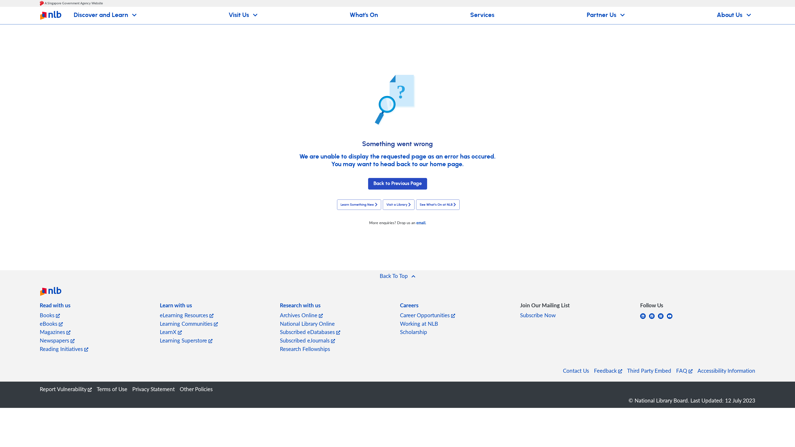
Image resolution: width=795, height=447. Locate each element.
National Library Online (307, 323)
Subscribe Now (538, 315)
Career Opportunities (425, 315)
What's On (364, 15)
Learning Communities (187, 323)
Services (482, 15)
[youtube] (671, 318)
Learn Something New (357, 204)
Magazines (53, 331)
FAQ (682, 370)
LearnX (169, 331)
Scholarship (413, 331)
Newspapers (55, 340)
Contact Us (576, 370)
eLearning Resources (185, 315)
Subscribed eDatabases (308, 331)
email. (421, 222)
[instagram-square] (662, 318)
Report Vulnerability (64, 389)
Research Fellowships (305, 348)
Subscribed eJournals (305, 340)
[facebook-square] (653, 318)
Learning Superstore (184, 340)
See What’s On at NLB (436, 204)
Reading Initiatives (62, 348)
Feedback (606, 370)
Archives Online (299, 315)
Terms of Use (112, 389)
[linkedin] (644, 318)
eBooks (49, 323)
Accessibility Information (726, 370)
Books (48, 315)
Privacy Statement (153, 389)
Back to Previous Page (397, 183)
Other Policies (196, 389)
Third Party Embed (649, 370)
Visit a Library (396, 204)
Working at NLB (419, 323)
